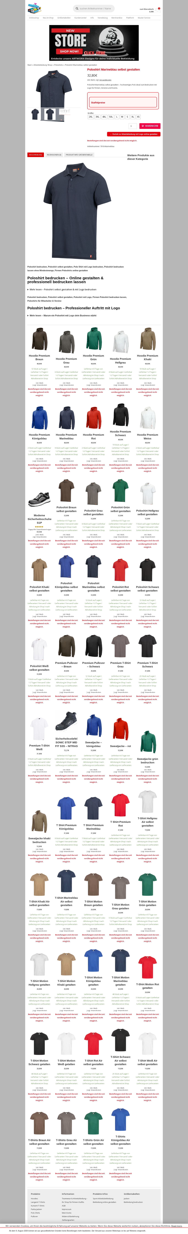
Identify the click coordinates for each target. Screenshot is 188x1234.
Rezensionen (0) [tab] (54, 154)
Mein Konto (66, 1213)
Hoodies (34, 1198)
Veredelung (102, 18)
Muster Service (144, 18)
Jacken (126, 1198)
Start (29, 65)
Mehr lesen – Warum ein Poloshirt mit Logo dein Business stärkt (63, 315)
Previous (23, 96)
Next (85, 96)
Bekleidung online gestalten (104, 1202)
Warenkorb (151, 125)
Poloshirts (58, 65)
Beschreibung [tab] (35, 154)
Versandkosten (105, 80)
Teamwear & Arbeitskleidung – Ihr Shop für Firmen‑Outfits (74, 1200)
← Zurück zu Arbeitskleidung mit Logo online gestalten (133, 134)
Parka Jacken (36, 1209)
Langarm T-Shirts (38, 1202)
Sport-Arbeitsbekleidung (103, 1198)
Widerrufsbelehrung (70, 1216)
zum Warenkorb (147, 9)
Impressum (66, 1209)
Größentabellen (64, 18)
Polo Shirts (35, 1213)
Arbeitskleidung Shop (43, 65)
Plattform (130, 18)
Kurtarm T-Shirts (37, 1205)
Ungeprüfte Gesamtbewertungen (39, 529)
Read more (176, 1226)
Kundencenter (81, 18)
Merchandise (116, 18)
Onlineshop (34, 18)
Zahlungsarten (68, 1220)
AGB (64, 1205)
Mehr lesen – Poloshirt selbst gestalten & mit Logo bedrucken (63, 289)
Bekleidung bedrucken (133, 1202)
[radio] (91, 117)
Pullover (34, 1216)
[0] (157, 12)
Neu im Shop (48, 18)
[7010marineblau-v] (54, 96)
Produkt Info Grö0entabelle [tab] (79, 154)
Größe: (91, 113)
